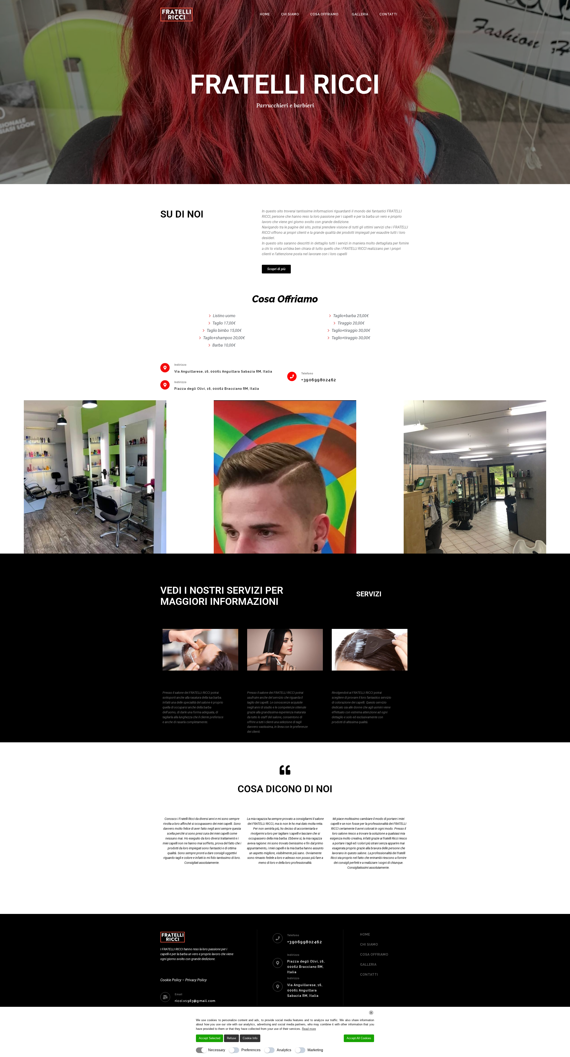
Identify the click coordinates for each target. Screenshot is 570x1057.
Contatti (388, 14)
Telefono (307, 373)
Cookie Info (250, 1038)
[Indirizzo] (165, 367)
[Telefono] (292, 376)
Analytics (284, 1050)
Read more (309, 1028)
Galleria (360, 14)
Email (178, 994)
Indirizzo (180, 364)
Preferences (251, 1050)
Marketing (315, 1050)
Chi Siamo (290, 14)
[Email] (165, 997)
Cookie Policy (170, 980)
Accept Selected (209, 1038)
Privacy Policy (196, 980)
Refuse (231, 1038)
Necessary (216, 1050)
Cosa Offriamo (324, 14)
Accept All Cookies (359, 1038)
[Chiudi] (371, 1013)
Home (265, 14)
